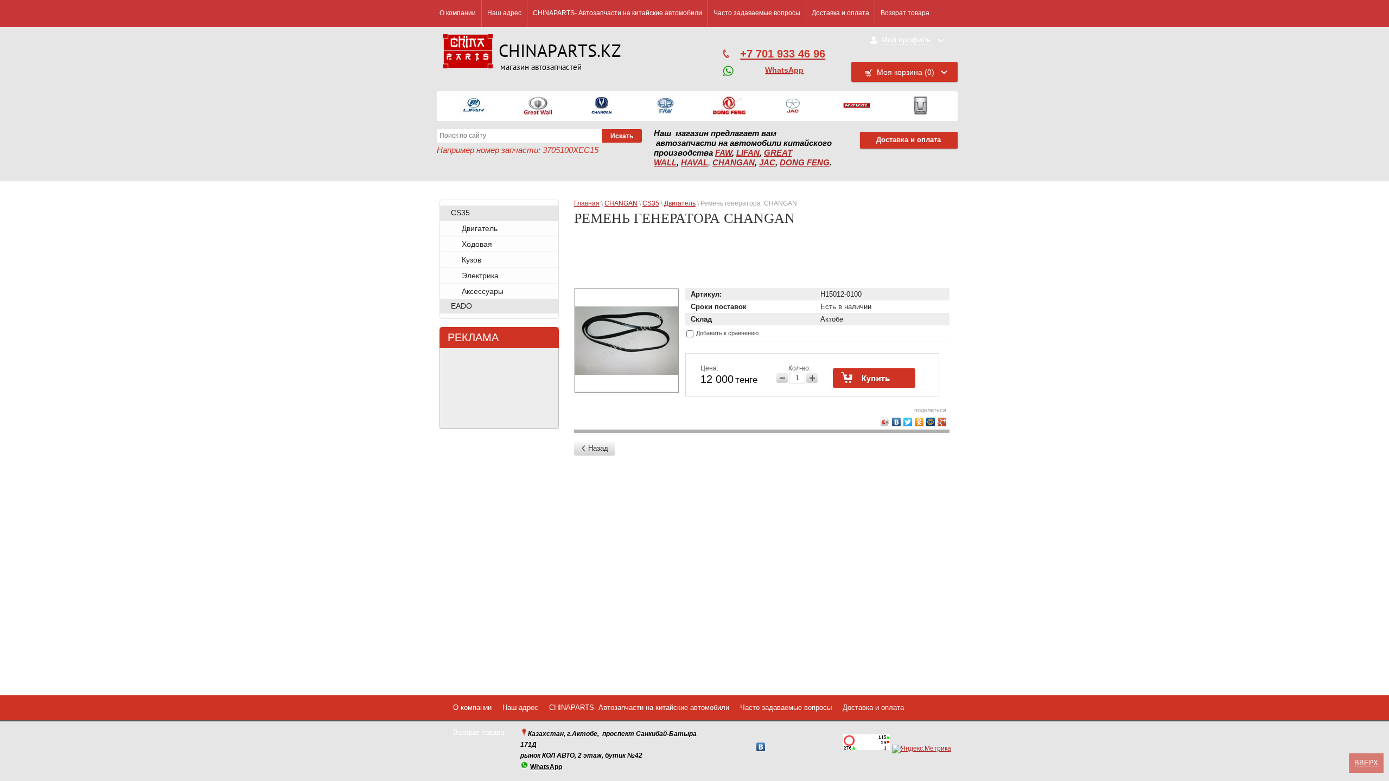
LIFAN (748, 153)
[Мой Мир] (930, 422)
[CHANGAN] (601, 106)
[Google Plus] (942, 422)
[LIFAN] (474, 106)
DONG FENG (805, 162)
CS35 (460, 212)
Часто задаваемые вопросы (756, 13)
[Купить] (874, 378)
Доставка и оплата (840, 13)
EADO (461, 306)
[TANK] (920, 106)
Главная (587, 203)
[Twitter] (908, 422)
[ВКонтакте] (896, 422)
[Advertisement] (763, 261)
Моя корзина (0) (905, 72)
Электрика (480, 275)
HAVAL (694, 162)
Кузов (471, 259)
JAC (767, 162)
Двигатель (480, 228)
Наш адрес (504, 13)
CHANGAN (733, 162)
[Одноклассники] (919, 422)
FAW (723, 153)
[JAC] (792, 106)
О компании (457, 13)
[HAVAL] (856, 106)
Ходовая (477, 244)
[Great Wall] (538, 106)
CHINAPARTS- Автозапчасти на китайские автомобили (617, 13)
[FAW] (665, 106)
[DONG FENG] (729, 106)
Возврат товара (905, 13)
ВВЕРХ (1366, 763)
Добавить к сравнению (726, 333)
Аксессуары (483, 291)
